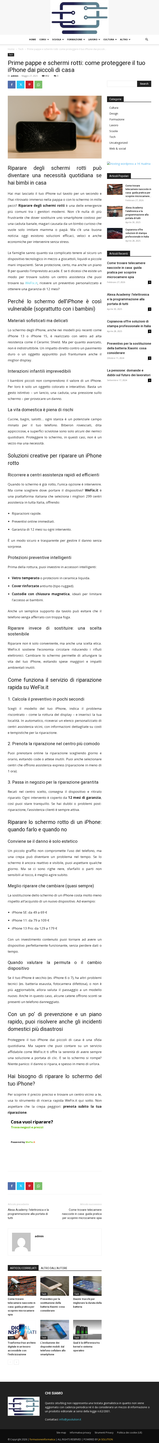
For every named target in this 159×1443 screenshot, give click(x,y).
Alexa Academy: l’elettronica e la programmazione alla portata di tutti (28, 1214)
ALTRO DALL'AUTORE (54, 1268)
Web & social (117, 148)
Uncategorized (118, 143)
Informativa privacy (80, 1432)
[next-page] (16, 1362)
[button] (146, 39)
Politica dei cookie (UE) (129, 1432)
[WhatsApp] (38, 84)
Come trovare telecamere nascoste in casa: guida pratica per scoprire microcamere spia (82, 1214)
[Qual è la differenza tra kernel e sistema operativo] (87, 1330)
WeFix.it (31, 283)
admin (14, 75)
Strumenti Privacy (104, 1432)
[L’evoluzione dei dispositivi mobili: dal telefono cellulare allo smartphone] (54, 1330)
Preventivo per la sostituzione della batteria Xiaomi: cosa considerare (129, 348)
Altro (124, 39)
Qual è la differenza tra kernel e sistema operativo (86, 1346)
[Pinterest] (29, 84)
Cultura (108, 39)
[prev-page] (10, 1362)
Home (32, 39)
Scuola (56, 39)
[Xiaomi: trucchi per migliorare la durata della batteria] (87, 1286)
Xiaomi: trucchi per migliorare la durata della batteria (87, 1303)
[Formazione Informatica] (79, 17)
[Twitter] (20, 84)
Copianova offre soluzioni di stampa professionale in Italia (137, 233)
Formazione (74, 39)
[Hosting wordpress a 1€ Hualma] (128, 164)
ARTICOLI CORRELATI (23, 1268)
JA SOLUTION (106, 1439)
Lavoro (92, 39)
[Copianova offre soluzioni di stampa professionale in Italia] (115, 233)
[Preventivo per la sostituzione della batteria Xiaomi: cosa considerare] (54, 1286)
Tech (20, 49)
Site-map (61, 1432)
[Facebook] (12, 84)
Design (113, 113)
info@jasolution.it (70, 1419)
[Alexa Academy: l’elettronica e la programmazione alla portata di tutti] (115, 211)
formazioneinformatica (42, 1439)
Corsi (42, 39)
